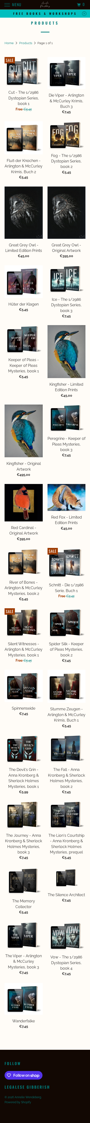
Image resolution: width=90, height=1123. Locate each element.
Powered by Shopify (18, 1102)
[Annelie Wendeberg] (45, 4)
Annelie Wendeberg (28, 1097)
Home (9, 43)
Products (26, 43)
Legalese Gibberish (27, 1087)
